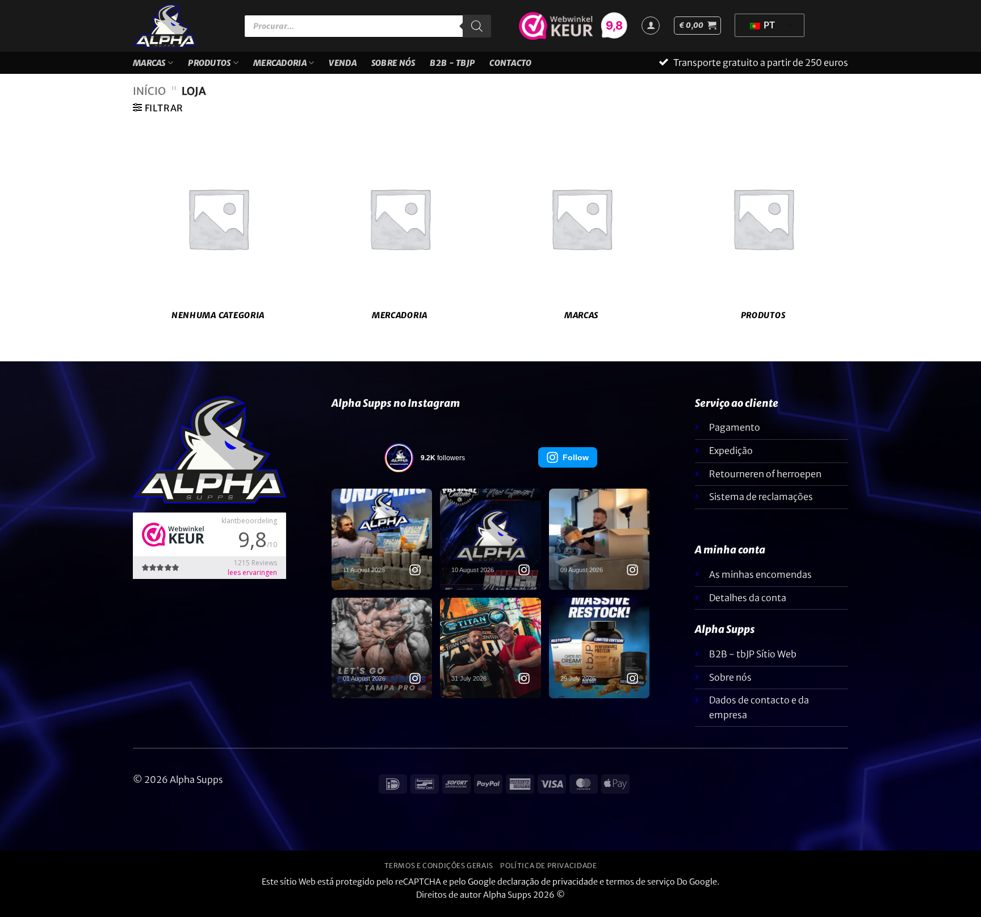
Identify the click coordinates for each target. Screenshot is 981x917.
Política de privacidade (548, 872)
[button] (697, 25)
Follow (576, 464)
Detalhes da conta (747, 604)
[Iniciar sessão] (651, 25)
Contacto (510, 66)
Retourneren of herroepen (765, 480)
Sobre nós (393, 66)
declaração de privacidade (547, 888)
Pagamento (734, 434)
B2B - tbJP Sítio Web (752, 660)
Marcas (149, 66)
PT (768, 25)
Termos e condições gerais (438, 872)
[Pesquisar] (477, 26)
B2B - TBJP (452, 66)
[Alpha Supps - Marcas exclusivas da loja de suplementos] (180, 26)
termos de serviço (640, 888)
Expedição (731, 457)
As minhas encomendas (760, 581)
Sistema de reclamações (761, 503)
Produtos (209, 66)
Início (149, 98)
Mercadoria (280, 66)
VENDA (342, 66)
